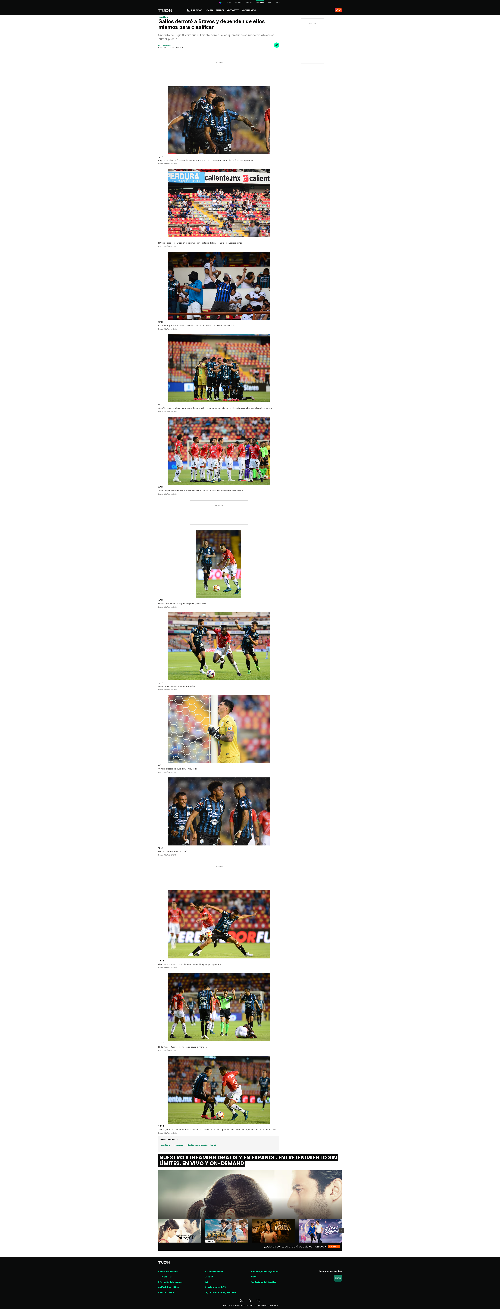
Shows (228, 2)
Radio (270, 2)
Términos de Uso (166, 1277)
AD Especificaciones (214, 1272)
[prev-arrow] (156, 1231)
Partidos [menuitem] (196, 10)
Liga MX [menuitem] (209, 10)
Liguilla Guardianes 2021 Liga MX (202, 1145)
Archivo (254, 1277)
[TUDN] (165, 10)
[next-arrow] (341, 1230)
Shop (278, 2)
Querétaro (163, 17)
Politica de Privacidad (168, 1272)
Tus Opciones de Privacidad (263, 1282)
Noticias (238, 2)
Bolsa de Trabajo (166, 1292)
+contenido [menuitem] (249, 10)
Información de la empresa (170, 1282)
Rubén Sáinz (167, 45)
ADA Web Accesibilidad (168, 1287)
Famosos (249, 2)
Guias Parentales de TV (215, 1287)
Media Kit (209, 1277)
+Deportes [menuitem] (233, 10)
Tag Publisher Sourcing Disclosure (220, 1292)
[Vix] (338, 10)
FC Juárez (178, 1145)
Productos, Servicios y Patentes (265, 1272)
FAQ (206, 1282)
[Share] (276, 45)
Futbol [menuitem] (220, 10)
